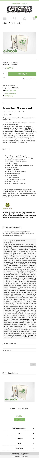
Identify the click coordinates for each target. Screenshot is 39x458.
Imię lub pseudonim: (9, 343)
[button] (5, 18)
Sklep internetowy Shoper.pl (19, 457)
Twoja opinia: (7, 350)
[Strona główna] (19, 9)
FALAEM (12, 85)
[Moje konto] (24, 18)
